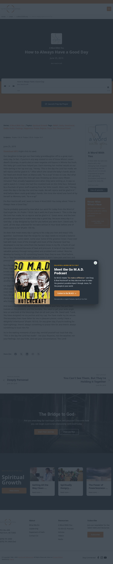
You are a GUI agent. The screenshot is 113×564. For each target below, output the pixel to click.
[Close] (95, 263)
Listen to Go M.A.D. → (66, 293)
